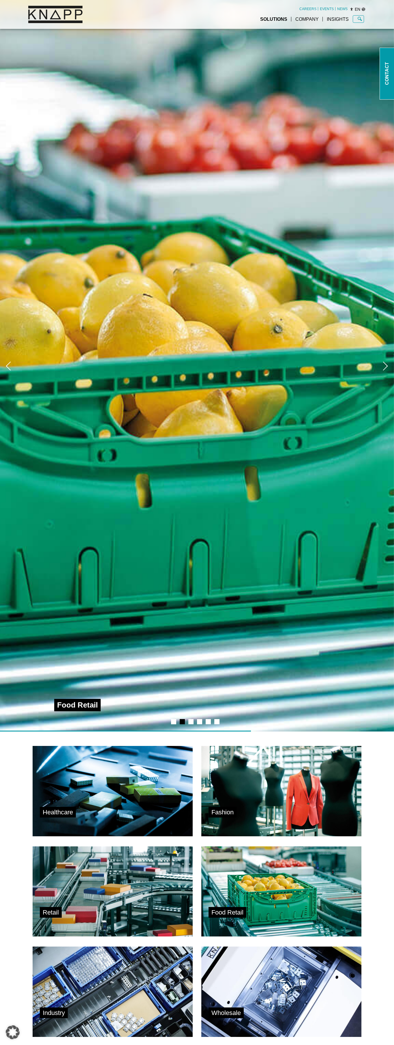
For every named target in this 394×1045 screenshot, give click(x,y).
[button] (12, 1032)
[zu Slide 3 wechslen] (191, 721)
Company (307, 19)
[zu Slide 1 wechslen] (173, 721)
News (342, 9)
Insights (338, 19)
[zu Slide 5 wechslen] (208, 721)
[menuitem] (308, 9)
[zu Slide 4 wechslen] (199, 721)
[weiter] (385, 365)
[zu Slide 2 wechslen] (182, 721)
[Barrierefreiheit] (351, 9)
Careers (307, 9)
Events (327, 9)
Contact (386, 73)
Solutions (273, 19)
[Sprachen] (363, 9)
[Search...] (360, 19)
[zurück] (8, 365)
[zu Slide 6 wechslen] (216, 721)
